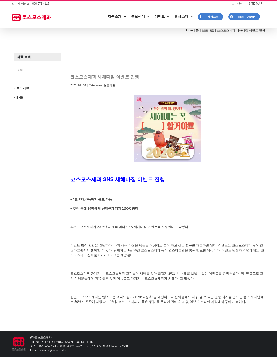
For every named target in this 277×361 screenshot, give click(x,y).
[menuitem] (237, 4)
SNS (19, 97)
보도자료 (109, 85)
